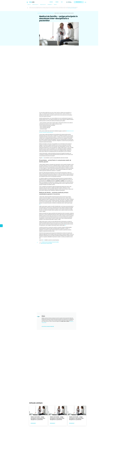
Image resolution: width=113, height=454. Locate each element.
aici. (40, 204)
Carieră (29, 4)
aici (65, 225)
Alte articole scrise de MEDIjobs (48, 326)
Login (85, 2)
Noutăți (55, 4)
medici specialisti (44, 243)
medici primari (49, 243)
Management (49, 4)
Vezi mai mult (33, 423)
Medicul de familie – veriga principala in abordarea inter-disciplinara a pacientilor (38, 418)
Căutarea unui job (34, 4)
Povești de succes (42, 4)
